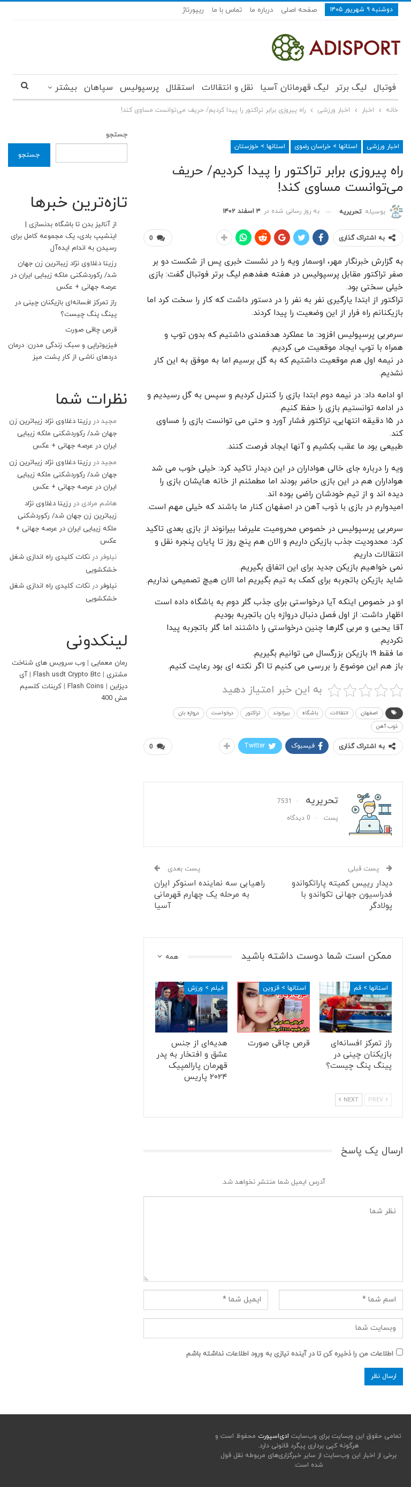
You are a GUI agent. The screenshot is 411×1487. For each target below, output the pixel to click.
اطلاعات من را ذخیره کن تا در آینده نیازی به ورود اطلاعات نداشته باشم (289, 1354)
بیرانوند (281, 713)
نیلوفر (108, 586)
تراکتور (253, 713)
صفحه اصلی (299, 10)
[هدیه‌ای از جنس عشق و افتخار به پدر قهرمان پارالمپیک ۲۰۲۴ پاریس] (191, 1007)
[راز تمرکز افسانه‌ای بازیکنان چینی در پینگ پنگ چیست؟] (355, 1007)
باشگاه (310, 713)
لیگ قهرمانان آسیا (294, 88)
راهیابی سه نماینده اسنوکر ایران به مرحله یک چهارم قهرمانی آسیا (209, 895)
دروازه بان (188, 713)
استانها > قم (371, 988)
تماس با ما (227, 10)
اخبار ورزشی (383, 146)
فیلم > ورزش (206, 988)
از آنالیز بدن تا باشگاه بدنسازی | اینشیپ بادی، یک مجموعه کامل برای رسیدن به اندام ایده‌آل (64, 236)
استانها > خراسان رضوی (325, 146)
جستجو (116, 135)
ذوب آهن (387, 726)
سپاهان (98, 88)
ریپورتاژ (193, 10)
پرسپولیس (139, 88)
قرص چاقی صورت (91, 330)
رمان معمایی (109, 663)
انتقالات (339, 713)
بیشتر (66, 88)
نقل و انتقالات (227, 88)
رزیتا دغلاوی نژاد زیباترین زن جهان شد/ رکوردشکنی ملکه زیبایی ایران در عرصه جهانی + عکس (64, 275)
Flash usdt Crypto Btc (67, 675)
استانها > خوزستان (259, 146)
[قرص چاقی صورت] (273, 1007)
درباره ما (261, 10)
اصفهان (369, 713)
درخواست (222, 713)
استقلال (180, 88)
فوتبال (385, 88)
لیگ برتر (351, 88)
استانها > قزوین (284, 988)
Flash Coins (85, 686)
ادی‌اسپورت (272, 1436)
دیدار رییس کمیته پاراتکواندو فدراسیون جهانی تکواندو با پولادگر (342, 895)
